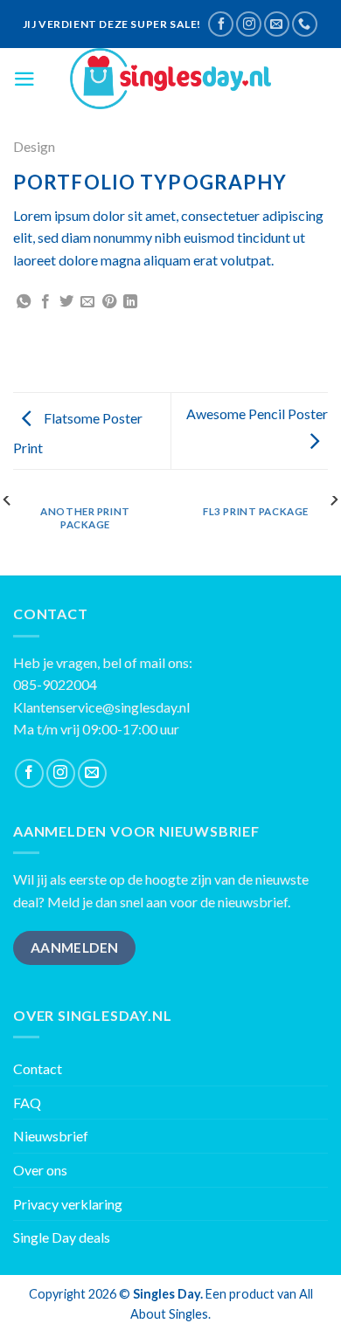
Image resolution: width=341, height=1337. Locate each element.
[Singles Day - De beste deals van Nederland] (170, 78)
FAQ (27, 1102)
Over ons (40, 1169)
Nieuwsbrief (50, 1135)
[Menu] (24, 79)
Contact (37, 1068)
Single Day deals (61, 1237)
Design (34, 146)
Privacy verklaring (67, 1204)
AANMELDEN (75, 947)
